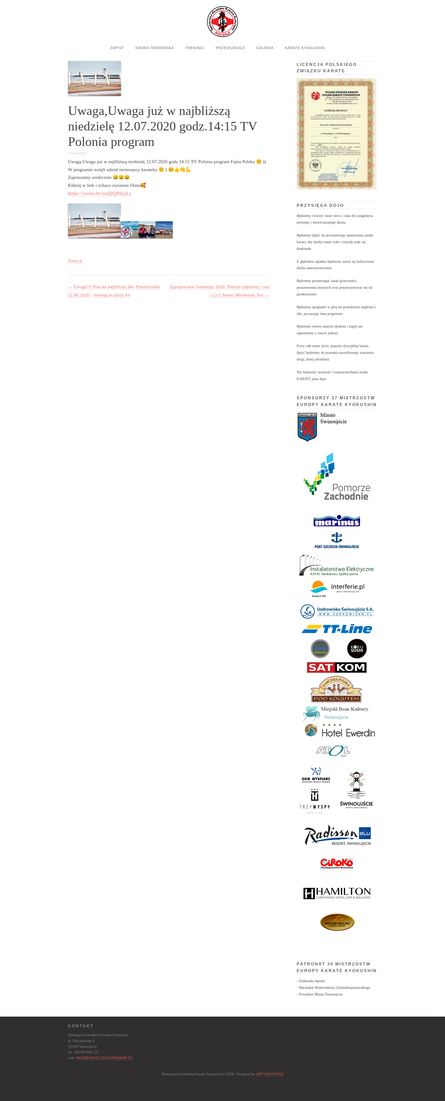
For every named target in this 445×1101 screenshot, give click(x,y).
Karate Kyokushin (305, 48)
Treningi (194, 48)
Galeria (264, 48)
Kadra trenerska (154, 48)
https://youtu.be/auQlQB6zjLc (100, 193)
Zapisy (117, 48)
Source (75, 260)
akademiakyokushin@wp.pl (104, 1058)
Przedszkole (230, 48)
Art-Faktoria (270, 1074)
